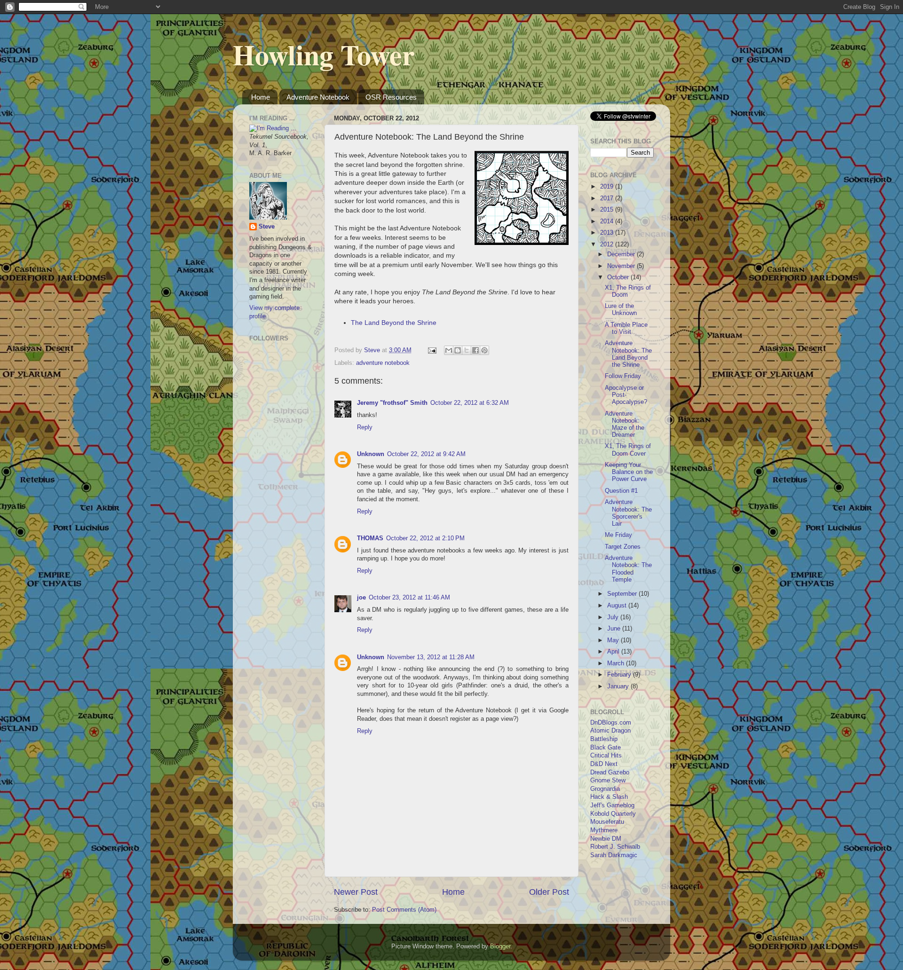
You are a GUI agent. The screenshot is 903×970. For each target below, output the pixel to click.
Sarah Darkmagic (613, 855)
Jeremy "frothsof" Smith (392, 403)
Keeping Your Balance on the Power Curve (629, 472)
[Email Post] (431, 350)
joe (361, 597)
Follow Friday (623, 376)
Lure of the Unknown (621, 309)
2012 (607, 244)
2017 (607, 198)
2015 (607, 209)
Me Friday (618, 535)
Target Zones (623, 547)
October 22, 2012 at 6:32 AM (469, 403)
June (614, 628)
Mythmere (604, 830)
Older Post (549, 892)
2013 (607, 232)
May (614, 640)
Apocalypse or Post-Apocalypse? (626, 395)
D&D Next (604, 764)
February (620, 674)
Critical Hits (606, 755)
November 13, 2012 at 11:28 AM (431, 657)
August (617, 605)
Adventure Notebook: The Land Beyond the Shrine (628, 354)
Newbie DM (605, 839)
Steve (267, 226)
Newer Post (356, 892)
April (614, 651)
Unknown (370, 454)
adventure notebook (383, 363)
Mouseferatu (607, 822)
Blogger (500, 946)
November (622, 266)
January (619, 686)
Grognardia (605, 789)
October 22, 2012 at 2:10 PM (425, 538)
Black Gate (605, 747)
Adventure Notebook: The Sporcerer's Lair (628, 513)
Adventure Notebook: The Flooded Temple (628, 569)
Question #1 (621, 491)
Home (260, 97)
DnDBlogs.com (610, 722)
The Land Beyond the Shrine (393, 322)
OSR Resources (391, 97)
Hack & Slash (609, 797)
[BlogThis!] (457, 350)
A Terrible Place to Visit (626, 328)
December (622, 254)
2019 (607, 186)
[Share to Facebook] (475, 350)
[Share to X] (466, 350)
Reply (364, 427)
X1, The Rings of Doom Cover (628, 450)
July (613, 617)
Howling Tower (324, 54)
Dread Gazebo (609, 772)
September (623, 594)
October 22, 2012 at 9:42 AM (426, 454)
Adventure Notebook (317, 97)
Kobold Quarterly (613, 814)
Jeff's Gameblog (612, 805)
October (619, 277)
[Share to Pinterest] (484, 350)
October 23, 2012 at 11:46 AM (409, 597)
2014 (607, 221)
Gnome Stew (608, 780)
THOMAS (370, 538)
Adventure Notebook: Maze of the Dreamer (624, 424)
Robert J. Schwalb (615, 847)
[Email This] (448, 350)
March (616, 663)
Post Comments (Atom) (404, 910)
